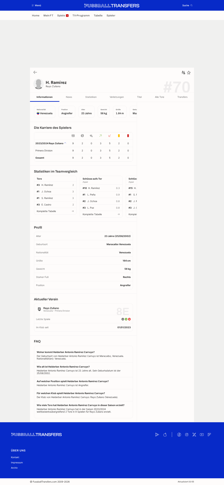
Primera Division (43, 150)
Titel (139, 97)
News (69, 97)
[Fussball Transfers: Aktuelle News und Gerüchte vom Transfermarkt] (111, 5)
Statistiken (91, 97)
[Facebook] (179, 434)
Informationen (45, 97)
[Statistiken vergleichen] (183, 73)
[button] (36, 5)
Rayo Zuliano (53, 86)
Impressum (17, 462)
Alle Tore (159, 97)
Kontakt (15, 457)
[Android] (157, 434)
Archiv (14, 467)
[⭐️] (189, 73)
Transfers (182, 97)
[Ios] (164, 434)
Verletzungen (117, 97)
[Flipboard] (209, 434)
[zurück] (35, 72)
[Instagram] (186, 434)
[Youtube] (201, 434)
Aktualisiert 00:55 (186, 481)
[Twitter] (194, 434)
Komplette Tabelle (46, 211)
